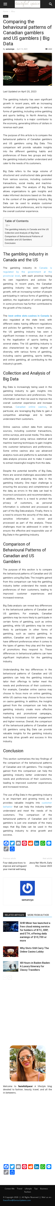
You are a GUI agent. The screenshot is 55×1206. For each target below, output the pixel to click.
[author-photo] (27, 895)
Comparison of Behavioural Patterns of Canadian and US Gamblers (24, 238)
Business (44, 1188)
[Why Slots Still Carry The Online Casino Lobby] (10, 951)
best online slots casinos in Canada (28, 315)
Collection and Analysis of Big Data (22, 233)
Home (5, 11)
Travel (19, 1188)
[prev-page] (5, 978)
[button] (5, 4)
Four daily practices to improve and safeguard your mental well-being (14, 866)
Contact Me (10, 1188)
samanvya (10, 49)
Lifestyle (28, 1188)
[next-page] (10, 978)
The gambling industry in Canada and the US (27, 229)
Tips (36, 1188)
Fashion (27, 1192)
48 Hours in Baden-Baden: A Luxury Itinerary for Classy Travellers (35, 966)
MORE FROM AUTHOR (38, 915)
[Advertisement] (27, 1012)
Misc (13, 11)
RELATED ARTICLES (14, 915)
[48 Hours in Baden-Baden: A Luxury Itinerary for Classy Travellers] (10, 966)
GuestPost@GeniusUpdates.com (17, 1200)
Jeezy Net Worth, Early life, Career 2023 (40, 864)
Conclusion (10, 243)
